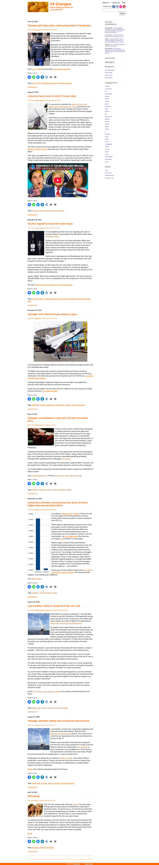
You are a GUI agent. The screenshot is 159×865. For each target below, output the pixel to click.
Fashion (107, 111)
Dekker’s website (66, 758)
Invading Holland (110, 70)
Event (106, 109)
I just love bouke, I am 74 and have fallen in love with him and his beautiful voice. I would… (114, 40)
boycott (42, 847)
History (42, 100)
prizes (54, 490)
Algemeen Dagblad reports (60, 734)
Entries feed (108, 173)
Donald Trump (37, 211)
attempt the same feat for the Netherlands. (66, 623)
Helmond (35, 405)
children (35, 490)
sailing (50, 708)
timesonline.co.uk (40, 691)
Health (37, 510)
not (61, 539)
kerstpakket (71, 299)
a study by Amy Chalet (70, 514)
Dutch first (38, 610)
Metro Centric (108, 72)
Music (106, 136)
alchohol (35, 299)
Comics (107, 101)
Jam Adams (59, 476)
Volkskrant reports (52, 236)
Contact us (115, 3)
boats (34, 708)
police (38, 83)
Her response (82, 747)
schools (57, 708)
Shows (107, 151)
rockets (68, 405)
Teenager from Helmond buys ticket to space (52, 314)
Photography (108, 144)
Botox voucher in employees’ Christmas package (54, 285)
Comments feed (109, 175)
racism (79, 299)
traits (55, 593)
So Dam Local (108, 75)
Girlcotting (33, 796)
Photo (39, 69)
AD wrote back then (50, 391)
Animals (37, 100)
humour (47, 211)
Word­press (77, 864)
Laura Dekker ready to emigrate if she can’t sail (54, 605)
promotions (60, 405)
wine (29, 301)
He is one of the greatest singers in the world (115, 45)
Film (36, 800)
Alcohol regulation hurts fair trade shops (50, 223)
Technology (108, 159)
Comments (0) (32, 87)
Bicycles (107, 99)
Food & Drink (39, 228)
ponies (53, 211)
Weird (106, 162)
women (69, 83)
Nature (107, 139)
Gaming (107, 121)
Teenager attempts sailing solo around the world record (58, 720)
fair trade (62, 299)
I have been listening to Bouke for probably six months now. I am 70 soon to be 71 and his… (115, 51)
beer (41, 299)
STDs (42, 593)
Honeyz (75, 804)
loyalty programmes (47, 405)
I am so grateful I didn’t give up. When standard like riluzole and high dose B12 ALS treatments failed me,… (115, 30)
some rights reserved (62, 69)
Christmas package (51, 299)
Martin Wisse (37, 579)
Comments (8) (32, 787)
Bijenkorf (35, 847)
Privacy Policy (89, 864)
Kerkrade (42, 490)
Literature (107, 134)
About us (105, 3)
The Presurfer (108, 78)
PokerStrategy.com (39, 476)
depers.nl (51, 691)
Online (107, 141)
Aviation (107, 96)
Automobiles (108, 94)
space (74, 405)
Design (107, 104)
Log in (106, 170)
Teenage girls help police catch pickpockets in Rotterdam (59, 25)
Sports (37, 425)
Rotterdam (46, 83)
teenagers (61, 83)
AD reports (66, 459)
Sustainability (109, 156)
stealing (54, 83)
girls (33, 83)
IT (105, 131)
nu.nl (34, 69)
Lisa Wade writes (71, 536)
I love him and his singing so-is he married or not (114, 35)
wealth (68, 490)
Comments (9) (32, 712)
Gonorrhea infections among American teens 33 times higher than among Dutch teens (58, 504)
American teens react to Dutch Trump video (52, 96)
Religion (107, 146)
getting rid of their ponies (37, 149)
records (44, 708)
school (56, 783)
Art (105, 91)
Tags (123, 3)
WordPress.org (109, 178)
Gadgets (107, 119)
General (37, 29)
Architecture (108, 89)
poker (49, 490)
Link (29, 833)
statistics (35, 593)
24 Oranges (60, 4)
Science (107, 149)
